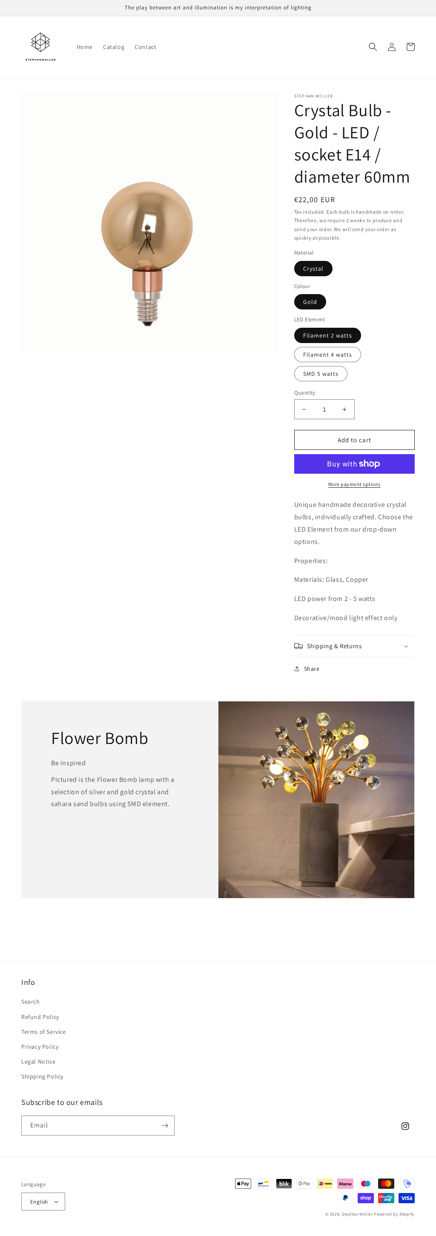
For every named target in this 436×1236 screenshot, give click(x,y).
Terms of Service (43, 1032)
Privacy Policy (39, 1046)
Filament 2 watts (327, 335)
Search (30, 1001)
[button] (373, 46)
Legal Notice (38, 1061)
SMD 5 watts (320, 374)
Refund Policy (40, 1017)
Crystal (313, 268)
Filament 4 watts (327, 354)
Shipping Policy (42, 1076)
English (39, 1201)
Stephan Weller (357, 1214)
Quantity (305, 392)
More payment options (354, 484)
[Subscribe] (164, 1126)
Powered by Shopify (394, 1214)
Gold (310, 302)
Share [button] (312, 668)
